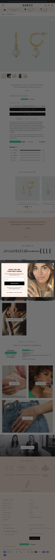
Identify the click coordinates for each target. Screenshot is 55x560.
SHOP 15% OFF (14, 283)
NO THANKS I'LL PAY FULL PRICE (14, 292)
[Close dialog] (52, 265)
